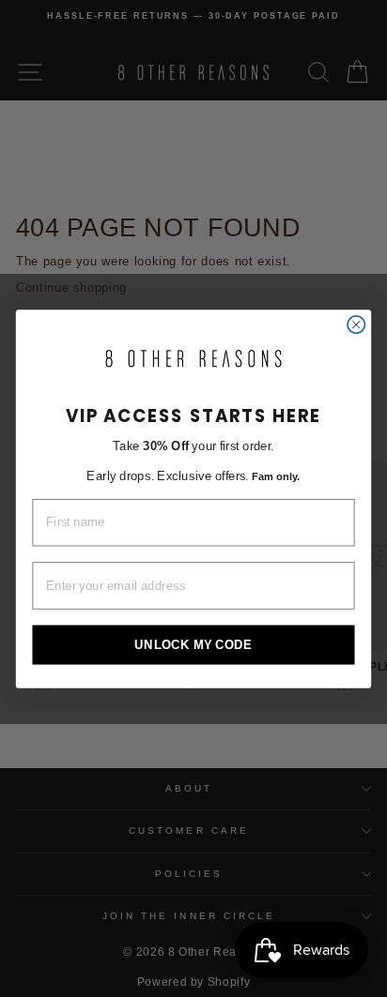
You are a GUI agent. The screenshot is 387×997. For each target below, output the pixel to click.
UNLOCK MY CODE (193, 643)
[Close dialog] (356, 323)
